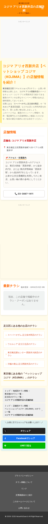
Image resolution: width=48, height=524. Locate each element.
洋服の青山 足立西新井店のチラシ (23, 364)
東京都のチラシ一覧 (13, 394)
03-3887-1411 (24, 193)
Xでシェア (26, 430)
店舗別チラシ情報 (20, 406)
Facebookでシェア (25, 438)
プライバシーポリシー (24, 476)
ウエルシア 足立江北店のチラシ (22, 344)
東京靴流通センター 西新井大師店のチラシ (25, 354)
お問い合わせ (24, 508)
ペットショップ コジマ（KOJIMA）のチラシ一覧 (23, 410)
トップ (7, 391)
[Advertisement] (24, 40)
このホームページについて (24, 501)
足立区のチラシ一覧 (13, 397)
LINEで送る (25, 445)
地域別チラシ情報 (20, 391)
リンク (24, 488)
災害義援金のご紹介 (24, 495)
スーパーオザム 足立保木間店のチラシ (25, 335)
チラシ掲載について (24, 482)
